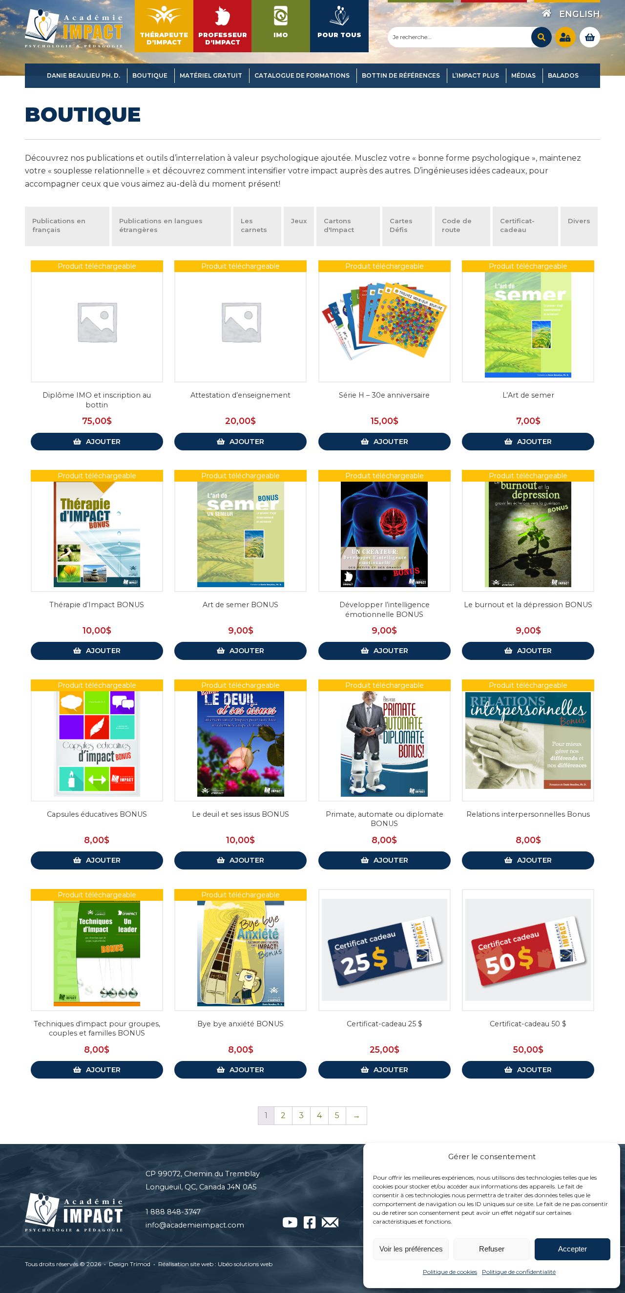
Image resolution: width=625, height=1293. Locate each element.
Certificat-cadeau (517, 225)
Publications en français (58, 225)
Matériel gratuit (211, 75)
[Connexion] (565, 37)
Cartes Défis (401, 225)
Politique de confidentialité (519, 1271)
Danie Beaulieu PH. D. (83, 75)
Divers (579, 221)
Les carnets (254, 225)
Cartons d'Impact (339, 225)
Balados (563, 75)
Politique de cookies (450, 1271)
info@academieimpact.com (195, 1225)
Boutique (149, 75)
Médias (523, 75)
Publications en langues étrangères (161, 225)
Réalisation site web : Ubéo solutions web (215, 1264)
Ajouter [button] (103, 441)
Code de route (457, 225)
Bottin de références (401, 75)
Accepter (572, 1249)
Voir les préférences (411, 1249)
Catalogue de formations (302, 75)
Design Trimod (129, 1264)
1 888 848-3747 (173, 1212)
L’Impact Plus (475, 75)
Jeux (299, 221)
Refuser (491, 1249)
